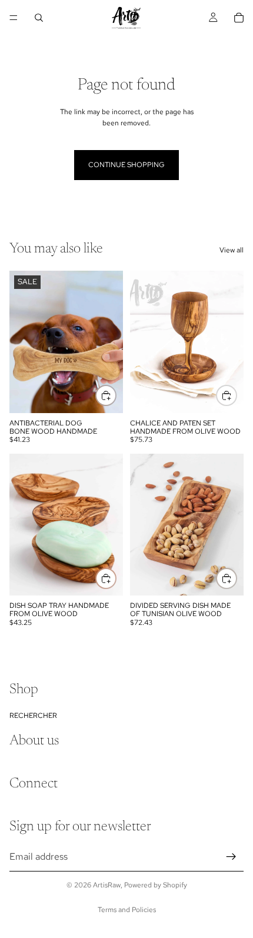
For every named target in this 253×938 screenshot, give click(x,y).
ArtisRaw (107, 885)
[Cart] (239, 18)
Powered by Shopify (155, 885)
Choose (115, 395)
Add (236, 395)
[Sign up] (231, 856)
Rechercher (33, 715)
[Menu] (13, 17)
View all (231, 250)
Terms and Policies (127, 909)
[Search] (39, 18)
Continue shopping (126, 164)
